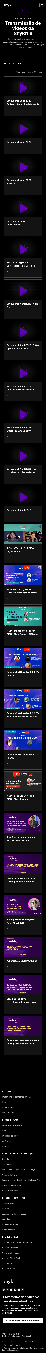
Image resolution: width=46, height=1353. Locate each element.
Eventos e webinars (10, 1224)
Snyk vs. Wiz (7, 1263)
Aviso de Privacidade (26, 1342)
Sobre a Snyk (8, 1203)
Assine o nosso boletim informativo (23, 1320)
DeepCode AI (8, 1112)
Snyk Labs (7, 1159)
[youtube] (7, 1289)
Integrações (7, 1107)
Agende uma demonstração (14, 1214)
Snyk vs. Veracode (10, 1247)
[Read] (8, 110)
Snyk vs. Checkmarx (11, 1253)
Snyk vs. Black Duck (11, 1258)
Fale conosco (8, 1208)
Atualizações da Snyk (11, 1185)
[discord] (22, 1289)
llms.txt (5, 1146)
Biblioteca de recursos (12, 1125)
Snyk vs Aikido (8, 1268)
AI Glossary (7, 1141)
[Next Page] (27, 1067)
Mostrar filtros (14, 63)
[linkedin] (11, 1289)
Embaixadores (8, 1229)
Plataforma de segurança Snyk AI (16, 1097)
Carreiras (6, 1219)
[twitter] (3, 1289)
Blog (4, 1130)
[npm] (18, 1289)
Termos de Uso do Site (12, 1345)
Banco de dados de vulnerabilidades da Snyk (21, 1180)
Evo (4, 1102)
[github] (15, 1289)
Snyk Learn (7, 1164)
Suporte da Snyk (9, 1175)
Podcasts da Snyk (10, 1136)
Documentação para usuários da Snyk (18, 1169)
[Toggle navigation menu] (41, 5)
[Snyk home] (7, 5)
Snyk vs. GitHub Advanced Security (17, 1242)
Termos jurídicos (8, 1342)
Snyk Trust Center (10, 1190)
